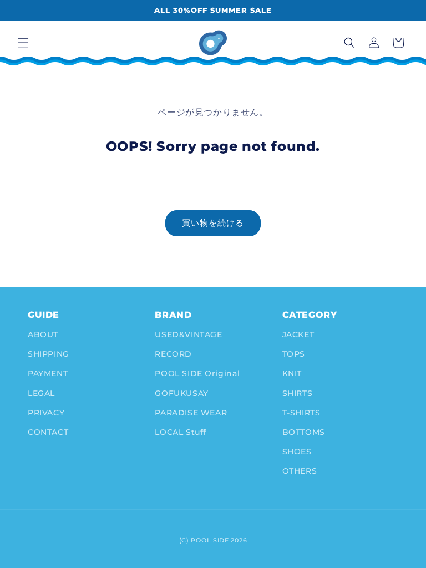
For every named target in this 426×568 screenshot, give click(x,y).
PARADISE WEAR (191, 413)
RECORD (173, 354)
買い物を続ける (213, 222)
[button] (23, 43)
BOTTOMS (303, 432)
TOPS (293, 354)
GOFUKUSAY (181, 393)
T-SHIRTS (301, 413)
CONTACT (48, 432)
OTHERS (299, 471)
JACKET (298, 334)
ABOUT (43, 334)
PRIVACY (46, 413)
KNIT (292, 373)
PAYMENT (48, 373)
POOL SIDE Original (197, 373)
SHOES (297, 452)
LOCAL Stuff (180, 432)
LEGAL (41, 393)
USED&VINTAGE (188, 334)
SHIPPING (48, 354)
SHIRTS (297, 393)
